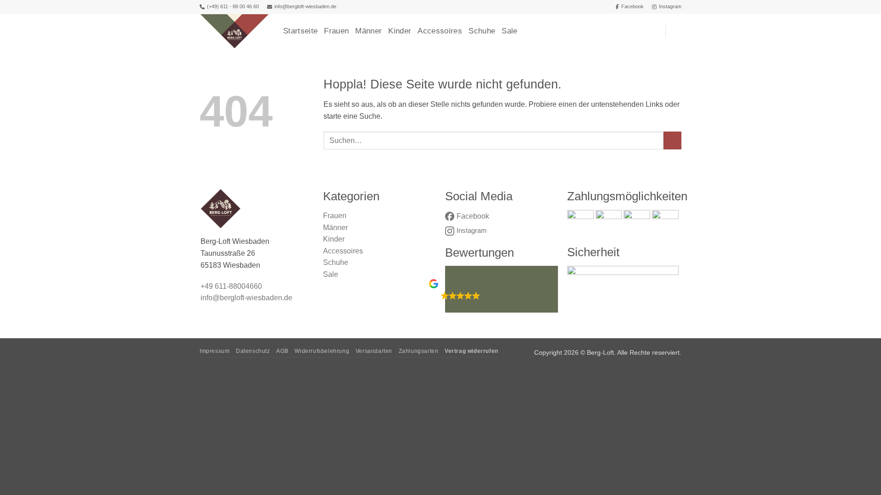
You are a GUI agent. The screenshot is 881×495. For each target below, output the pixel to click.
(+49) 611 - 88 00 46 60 (233, 6)
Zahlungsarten (419, 351)
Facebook (632, 6)
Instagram (670, 6)
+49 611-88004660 (231, 286)
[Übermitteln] (672, 140)
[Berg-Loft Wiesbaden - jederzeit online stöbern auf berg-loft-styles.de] (234, 31)
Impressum (215, 351)
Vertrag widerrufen (471, 351)
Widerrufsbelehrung (322, 351)
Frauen (336, 31)
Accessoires (440, 31)
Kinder (399, 31)
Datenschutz (253, 351)
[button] (676, 31)
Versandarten (374, 351)
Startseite (300, 31)
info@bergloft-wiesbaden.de (305, 6)
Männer (368, 31)
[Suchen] (653, 31)
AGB (282, 351)
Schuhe (481, 31)
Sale (509, 31)
